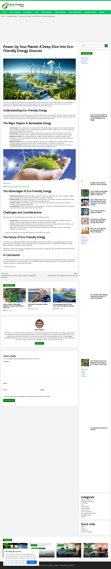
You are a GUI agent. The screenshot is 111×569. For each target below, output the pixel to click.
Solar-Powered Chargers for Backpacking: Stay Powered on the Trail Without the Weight (98, 117)
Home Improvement (75, 12)
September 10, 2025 (58, 308)
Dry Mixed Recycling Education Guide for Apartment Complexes (68, 553)
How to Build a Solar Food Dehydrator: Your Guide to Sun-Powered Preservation (98, 362)
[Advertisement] (55, 29)
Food (36, 12)
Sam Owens (7, 55)
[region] (21, 557)
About (82, 526)
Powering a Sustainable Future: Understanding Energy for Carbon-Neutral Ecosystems (27, 232)
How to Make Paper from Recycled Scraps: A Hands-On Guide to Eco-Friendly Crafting (98, 202)
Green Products (85, 510)
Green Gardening (60, 12)
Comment (6, 361)
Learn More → (39, 343)
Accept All (31, 562)
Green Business (46, 12)
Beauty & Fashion (15, 12)
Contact (83, 528)
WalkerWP (71, 565)
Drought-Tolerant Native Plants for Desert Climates (98, 183)
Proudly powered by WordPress (45, 565)
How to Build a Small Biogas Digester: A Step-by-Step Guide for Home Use (13, 306)
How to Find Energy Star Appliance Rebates (97, 211)
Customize (11, 562)
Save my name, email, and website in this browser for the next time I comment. (27, 396)
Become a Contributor (87, 532)
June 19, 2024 (15, 55)
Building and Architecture (87, 501)
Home (4, 12)
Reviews (102, 12)
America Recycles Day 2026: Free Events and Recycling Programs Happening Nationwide (41, 552)
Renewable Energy (90, 12)
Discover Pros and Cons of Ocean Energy (19, 186)
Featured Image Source (9, 266)
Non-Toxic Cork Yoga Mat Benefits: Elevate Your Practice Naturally (98, 230)
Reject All (21, 562)
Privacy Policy (84, 530)
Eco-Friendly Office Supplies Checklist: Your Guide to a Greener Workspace (99, 296)
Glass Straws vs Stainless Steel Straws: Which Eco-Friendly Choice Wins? (98, 220)
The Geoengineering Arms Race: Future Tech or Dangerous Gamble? (63, 305)
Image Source (7, 183)
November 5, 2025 (33, 308)
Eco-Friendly (27, 12)
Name (5, 383)
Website (42, 390)
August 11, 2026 (8, 310)
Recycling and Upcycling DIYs (88, 513)
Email (5, 390)
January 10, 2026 (63, 556)
